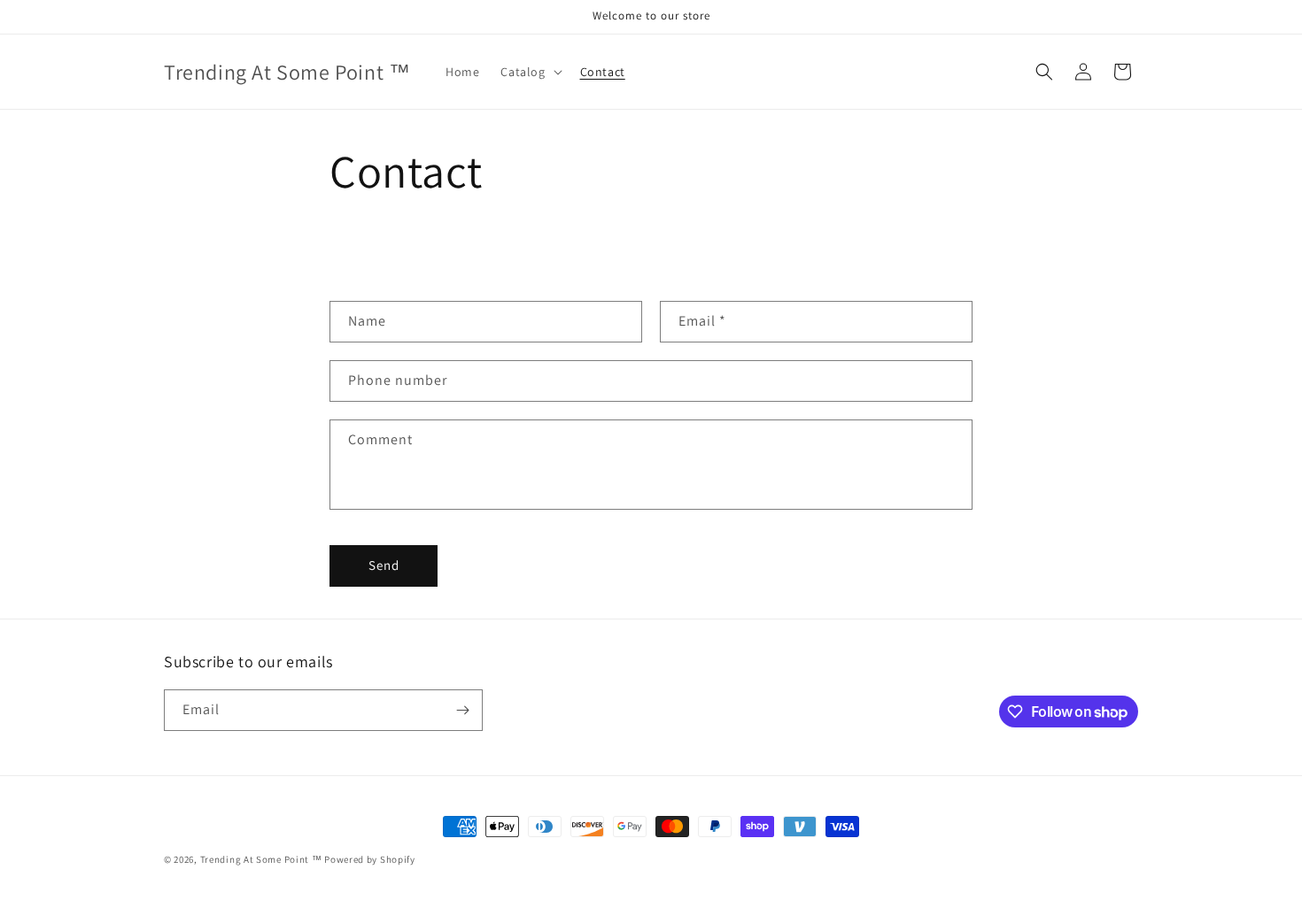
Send (383, 565)
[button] (529, 71)
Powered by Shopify (369, 859)
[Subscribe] (462, 710)
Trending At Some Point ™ (261, 859)
